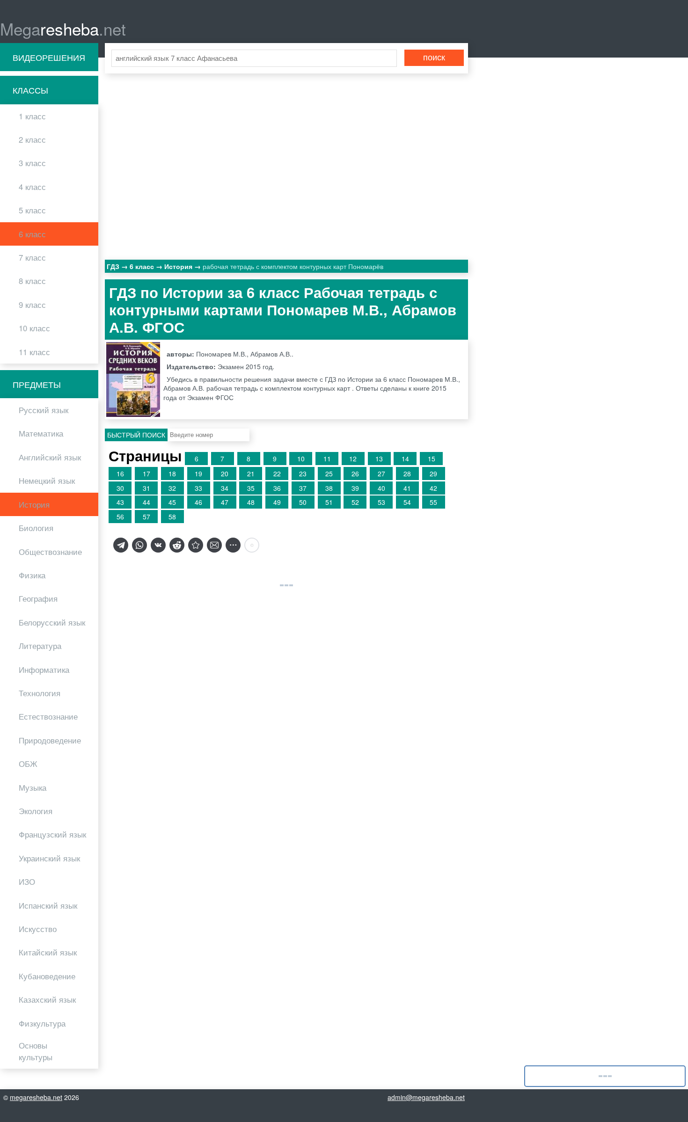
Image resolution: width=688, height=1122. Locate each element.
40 (381, 488)
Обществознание (50, 551)
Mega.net (63, 28)
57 (146, 516)
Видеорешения (49, 57)
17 (146, 473)
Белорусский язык (52, 622)
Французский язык (52, 834)
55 (433, 502)
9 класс (32, 304)
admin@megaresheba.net (426, 1097)
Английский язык (50, 457)
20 (224, 473)
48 (251, 502)
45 (172, 502)
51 (329, 502)
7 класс (32, 257)
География (38, 598)
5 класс (32, 210)
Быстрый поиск (136, 434)
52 (355, 502)
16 (120, 473)
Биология (36, 527)
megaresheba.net (36, 1097)
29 (433, 473)
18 (172, 473)
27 (381, 473)
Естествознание (48, 716)
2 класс (32, 139)
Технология (39, 693)
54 (407, 502)
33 (198, 488)
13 (379, 458)
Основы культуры (35, 1051)
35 (251, 488)
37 (303, 488)
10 (301, 458)
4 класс (32, 186)
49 (277, 502)
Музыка (32, 787)
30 (120, 488)
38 (329, 488)
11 (327, 458)
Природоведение (50, 740)
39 (355, 488)
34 (224, 488)
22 (277, 473)
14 (405, 458)
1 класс (32, 116)
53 (381, 502)
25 (329, 473)
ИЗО (27, 881)
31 (146, 488)
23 (303, 473)
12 (353, 458)
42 (433, 488)
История (34, 504)
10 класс (34, 328)
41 (407, 488)
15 (431, 458)
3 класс (32, 162)
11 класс (34, 351)
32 (172, 488)
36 (277, 488)
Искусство (38, 928)
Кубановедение (47, 976)
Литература (40, 645)
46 (198, 502)
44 (146, 502)
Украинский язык (49, 858)
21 (251, 473)
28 (407, 473)
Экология (35, 810)
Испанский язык (48, 905)
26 (355, 473)
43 (120, 502)
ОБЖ (28, 763)
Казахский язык (47, 999)
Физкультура (42, 1023)
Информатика (44, 669)
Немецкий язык (47, 480)
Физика (32, 575)
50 (303, 502)
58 (172, 516)
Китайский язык (48, 952)
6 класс (32, 234)
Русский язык (43, 409)
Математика (41, 433)
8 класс (32, 280)
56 (120, 516)
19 (198, 473)
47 (224, 502)
